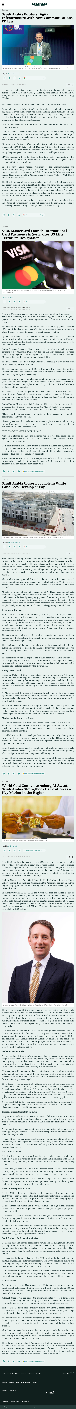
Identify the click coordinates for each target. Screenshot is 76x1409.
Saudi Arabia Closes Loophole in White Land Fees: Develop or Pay (34, 485)
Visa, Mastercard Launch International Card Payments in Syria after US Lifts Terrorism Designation (34, 234)
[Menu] (3, 4)
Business (5, 10)
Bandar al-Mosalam (14, 542)
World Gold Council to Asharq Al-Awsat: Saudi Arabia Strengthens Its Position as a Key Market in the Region (36, 789)
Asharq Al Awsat (13, 74)
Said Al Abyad (12, 846)
